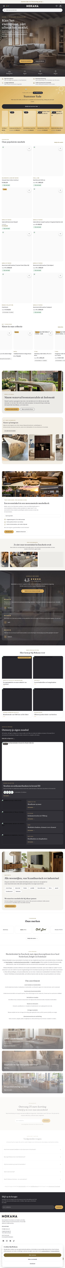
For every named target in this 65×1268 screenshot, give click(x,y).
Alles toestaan (32, 1255)
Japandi (56, 888)
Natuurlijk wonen (42, 888)
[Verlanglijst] (56, 6)
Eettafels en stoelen (32, 997)
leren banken (9, 962)
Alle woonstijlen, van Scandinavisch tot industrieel (32, 878)
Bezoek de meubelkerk (26, 61)
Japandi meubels (35, 962)
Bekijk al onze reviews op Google (33, 591)
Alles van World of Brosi (27, 409)
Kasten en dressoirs (32, 1004)
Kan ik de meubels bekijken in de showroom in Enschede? (32, 1149)
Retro (50, 888)
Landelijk (32, 888)
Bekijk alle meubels (58, 142)
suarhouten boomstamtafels (21, 962)
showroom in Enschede (54, 1186)
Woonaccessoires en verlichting (33, 1016)
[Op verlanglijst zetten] (29, 148)
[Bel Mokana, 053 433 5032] (61, 1)
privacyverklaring (55, 1251)
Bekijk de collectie (40, 61)
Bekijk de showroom (21, 531)
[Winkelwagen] (60, 6)
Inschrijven (46, 1120)
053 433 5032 (22, 1186)
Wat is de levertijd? (32, 1172)
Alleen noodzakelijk (32, 1259)
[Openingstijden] (62, 1)
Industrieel (17, 888)
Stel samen (6, 795)
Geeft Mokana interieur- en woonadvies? (32, 1179)
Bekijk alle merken (33, 938)
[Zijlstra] (27, 930)
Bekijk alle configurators (8, 738)
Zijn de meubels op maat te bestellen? (32, 1164)
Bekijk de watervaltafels (12, 409)
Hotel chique (9, 888)
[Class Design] (45, 930)
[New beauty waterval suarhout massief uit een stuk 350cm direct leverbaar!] (15, 447)
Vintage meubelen (32, 1010)
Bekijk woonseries (10, 906)
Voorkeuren (32, 1263)
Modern (25, 888)
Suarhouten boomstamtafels (32, 991)
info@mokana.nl (35, 1186)
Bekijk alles (60, 327)
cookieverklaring (45, 1251)
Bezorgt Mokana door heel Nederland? (32, 1157)
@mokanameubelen (11, 431)
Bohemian (18, 891)
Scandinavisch (9, 891)
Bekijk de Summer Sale (32, 106)
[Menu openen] (4, 6)
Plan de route (9, 531)
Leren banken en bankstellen (32, 985)
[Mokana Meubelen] (32, 6)
